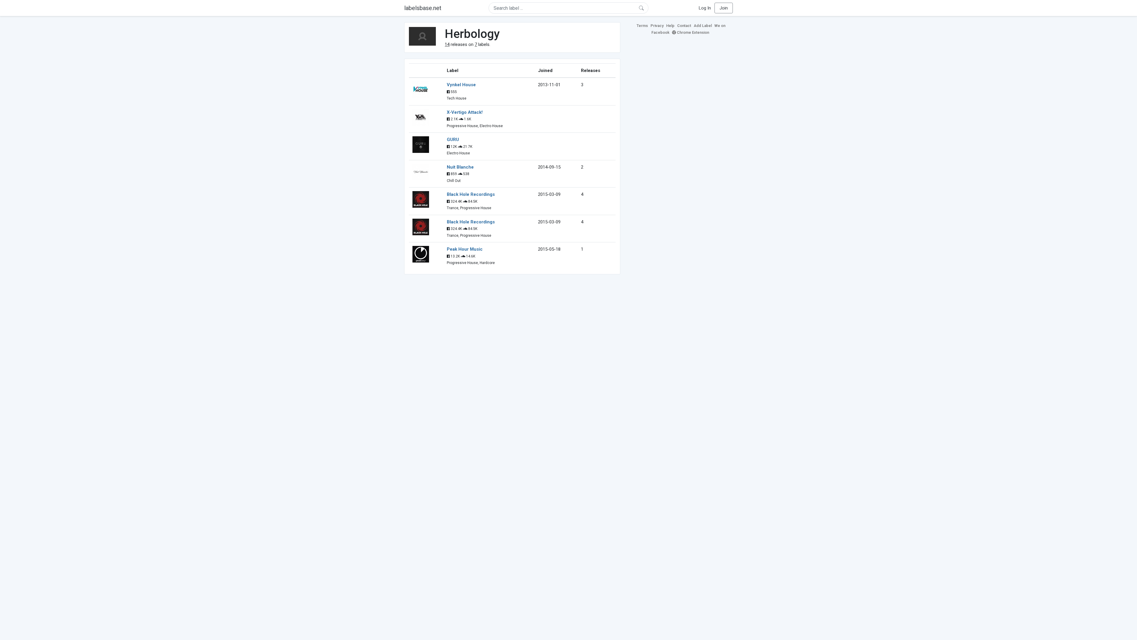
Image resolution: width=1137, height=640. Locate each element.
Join (724, 8)
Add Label (703, 25)
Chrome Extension (692, 32)
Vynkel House (461, 84)
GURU (453, 139)
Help (670, 25)
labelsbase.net (422, 8)
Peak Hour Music (465, 249)
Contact (684, 25)
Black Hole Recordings (471, 194)
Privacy (657, 25)
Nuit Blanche (460, 167)
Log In (705, 8)
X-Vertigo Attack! (465, 112)
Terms (642, 25)
